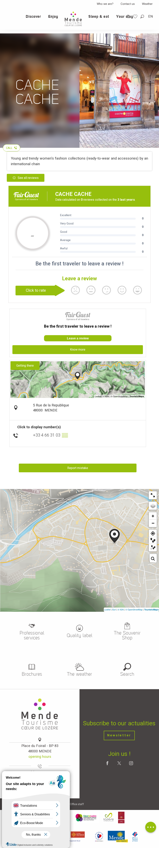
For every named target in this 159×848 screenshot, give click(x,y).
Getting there (25, 365)
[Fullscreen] (152, 495)
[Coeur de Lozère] (86, 817)
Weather (147, 4)
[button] (142, 16)
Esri (114, 609)
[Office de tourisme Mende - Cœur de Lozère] (73, 19)
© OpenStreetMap (134, 609)
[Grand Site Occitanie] (121, 817)
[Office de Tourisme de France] (135, 836)
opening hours (40, 757)
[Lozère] (108, 817)
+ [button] (153, 516)
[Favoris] (136, 16)
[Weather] (128, 16)
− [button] (153, 523)
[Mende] (118, 836)
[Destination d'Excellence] (99, 836)
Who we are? (105, 4)
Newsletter (119, 735)
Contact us (128, 4)
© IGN (121, 609)
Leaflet (107, 609)
